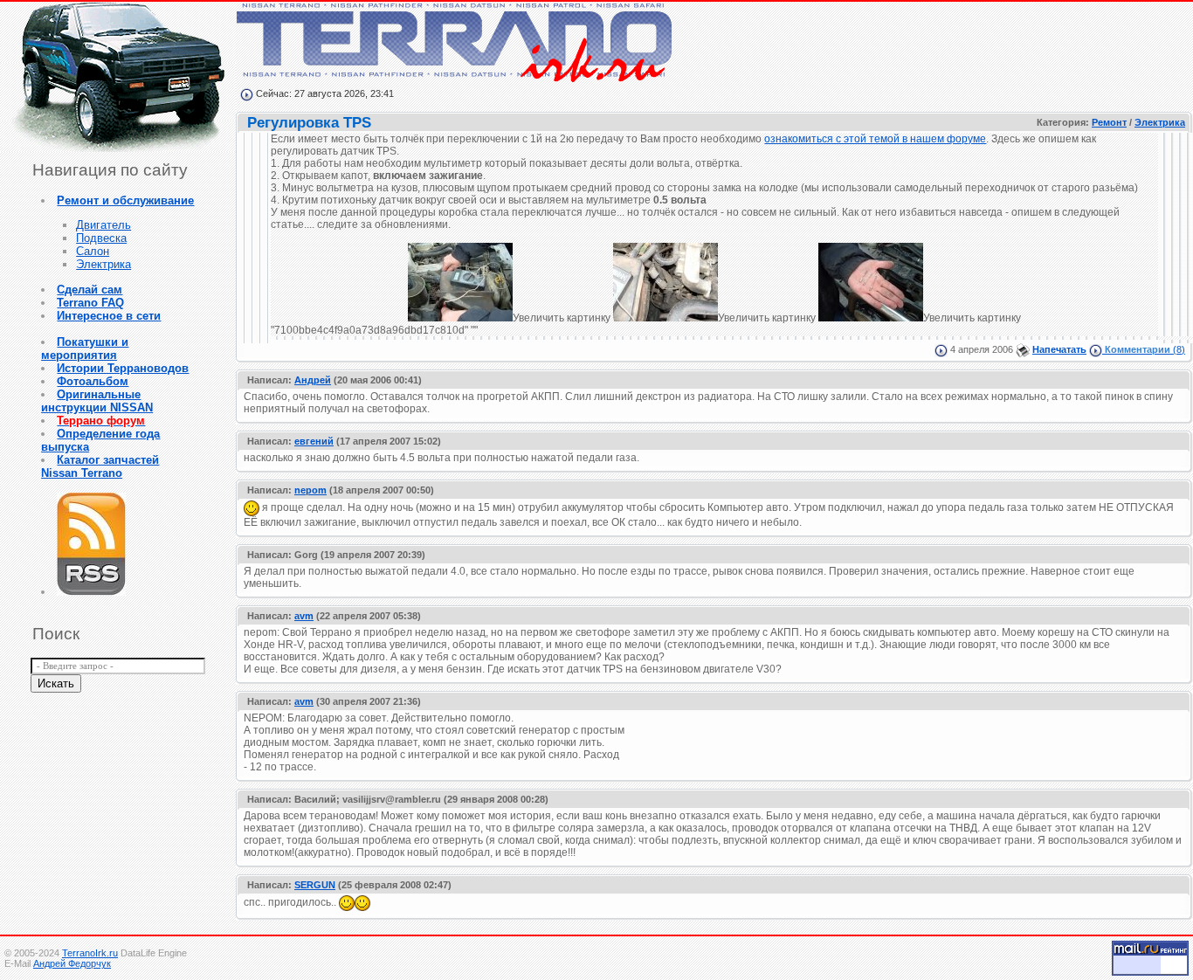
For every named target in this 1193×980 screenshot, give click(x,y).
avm (304, 616)
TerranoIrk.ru (90, 953)
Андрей (312, 380)
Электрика (103, 264)
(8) (1145, 349)
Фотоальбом (92, 381)
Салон (92, 251)
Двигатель (103, 224)
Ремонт (1109, 122)
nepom (310, 490)
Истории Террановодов (123, 368)
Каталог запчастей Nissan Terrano (100, 466)
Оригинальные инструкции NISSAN (97, 401)
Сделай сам (89, 289)
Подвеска (101, 238)
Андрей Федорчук (72, 963)
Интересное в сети (109, 315)
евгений (314, 441)
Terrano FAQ (90, 302)
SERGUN (314, 885)
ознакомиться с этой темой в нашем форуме (875, 139)
